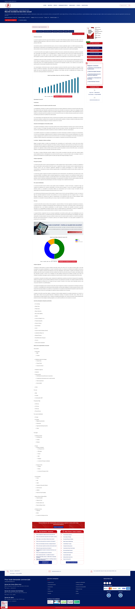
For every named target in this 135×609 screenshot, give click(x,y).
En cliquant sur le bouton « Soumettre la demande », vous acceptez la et (68, 313)
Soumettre (67, 318)
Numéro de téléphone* (58, 308)
